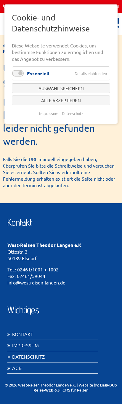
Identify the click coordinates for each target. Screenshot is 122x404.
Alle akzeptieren (61, 100)
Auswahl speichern (61, 88)
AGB (17, 368)
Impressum (25, 345)
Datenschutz (28, 357)
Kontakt (22, 334)
